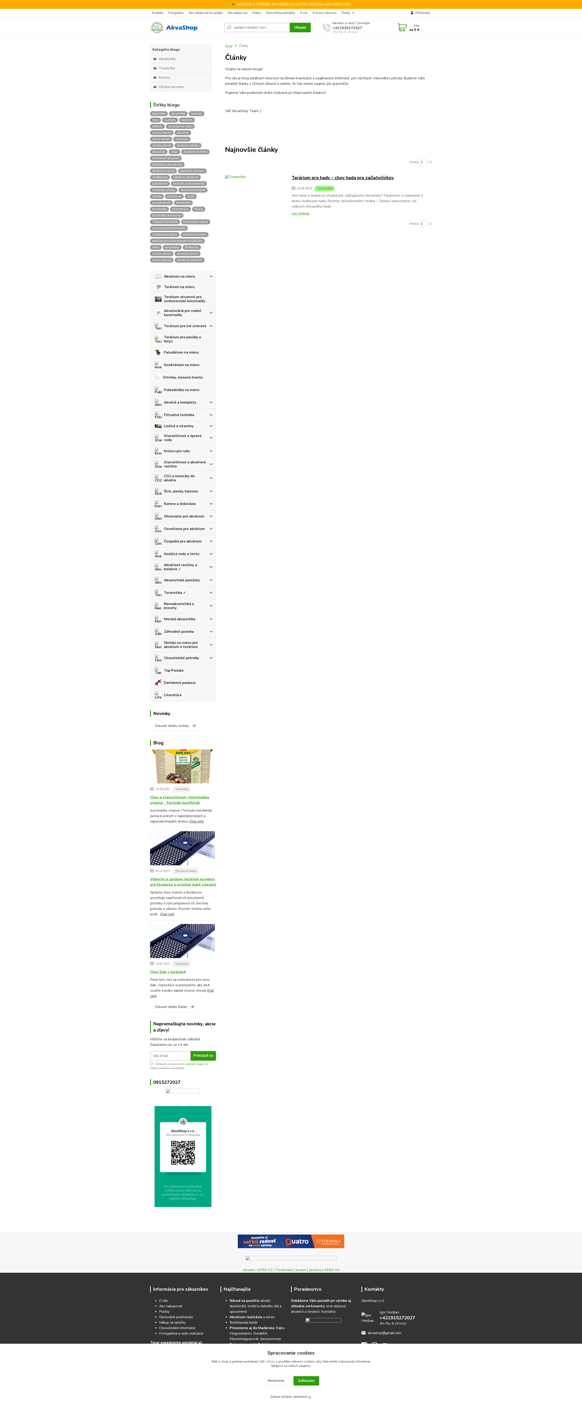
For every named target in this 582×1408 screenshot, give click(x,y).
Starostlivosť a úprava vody (182, 438)
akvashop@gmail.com (384, 1333)
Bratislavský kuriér (244, 1322)
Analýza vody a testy (181, 554)
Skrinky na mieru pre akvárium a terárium (181, 644)
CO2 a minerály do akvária (179, 478)
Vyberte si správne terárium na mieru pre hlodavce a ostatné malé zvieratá (183, 882)
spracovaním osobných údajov (187, 1064)
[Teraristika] (256, 195)
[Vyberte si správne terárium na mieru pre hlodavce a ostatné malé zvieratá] (182, 849)
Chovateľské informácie (177, 1328)
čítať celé (196, 821)
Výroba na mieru (185, 871)
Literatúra (172, 695)
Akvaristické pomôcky (182, 580)
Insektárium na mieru (181, 365)
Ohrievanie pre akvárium (184, 516)
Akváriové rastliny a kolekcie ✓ (180, 567)
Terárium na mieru (179, 287)
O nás (304, 13)
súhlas (270, 1361)
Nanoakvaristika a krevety (179, 606)
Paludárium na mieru (181, 352)
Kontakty (157, 13)
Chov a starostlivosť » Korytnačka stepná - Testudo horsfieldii (179, 800)
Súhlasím (306, 1380)
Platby (256, 13)
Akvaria (248, 1269)
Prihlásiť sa (203, 1055)
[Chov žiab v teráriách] (182, 941)
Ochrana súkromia (324, 13)
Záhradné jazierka (179, 631)
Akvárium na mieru (179, 276)
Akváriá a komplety (180, 402)
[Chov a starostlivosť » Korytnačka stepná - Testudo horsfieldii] (182, 767)
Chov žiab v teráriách (168, 971)
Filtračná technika (179, 415)
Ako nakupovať (238, 13)
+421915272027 (347, 27)
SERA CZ (265, 1269)
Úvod (228, 46)
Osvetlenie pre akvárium (184, 529)
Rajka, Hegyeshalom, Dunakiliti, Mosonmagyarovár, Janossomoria (257, 1333)
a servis (252, 1317)
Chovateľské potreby (181, 658)
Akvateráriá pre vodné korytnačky (182, 313)
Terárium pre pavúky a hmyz (182, 339)
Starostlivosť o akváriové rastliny (185, 464)
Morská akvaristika (179, 619)
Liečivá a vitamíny (179, 426)
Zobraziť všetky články (171, 1007)
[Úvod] (185, 27)
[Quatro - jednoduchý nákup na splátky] (291, 1241)
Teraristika (181, 789)
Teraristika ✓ (175, 592)
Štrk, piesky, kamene (181, 491)
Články (345, 13)
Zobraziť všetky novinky (172, 726)
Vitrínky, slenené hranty (183, 377)
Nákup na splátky (172, 1322)
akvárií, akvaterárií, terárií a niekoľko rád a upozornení (255, 1306)
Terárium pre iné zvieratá (185, 326)
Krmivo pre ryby (177, 451)
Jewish (301, 1269)
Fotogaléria (176, 13)
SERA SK (331, 1269)
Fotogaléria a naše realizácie (181, 1333)
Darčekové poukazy (180, 682)
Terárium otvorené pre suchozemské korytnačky (184, 299)
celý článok (300, 213)
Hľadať (300, 27)
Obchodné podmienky (280, 13)
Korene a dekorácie (180, 504)
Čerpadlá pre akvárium (183, 541)
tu (309, 1397)
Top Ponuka (173, 670)
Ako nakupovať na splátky (205, 13)
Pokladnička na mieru (181, 390)
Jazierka (315, 1269)
